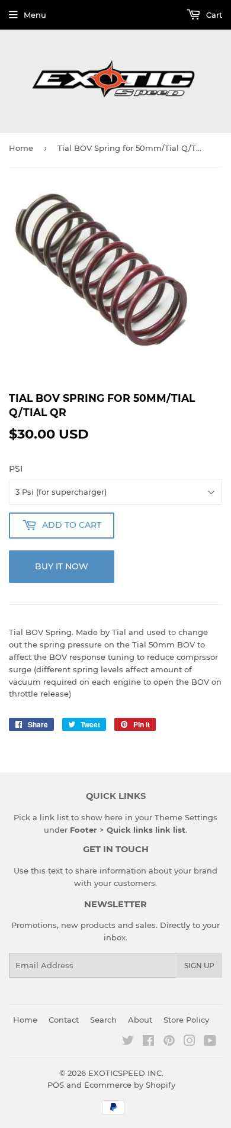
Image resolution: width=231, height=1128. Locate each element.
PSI (16, 468)
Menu (35, 15)
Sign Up (199, 965)
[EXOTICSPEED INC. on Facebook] (148, 1042)
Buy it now (61, 566)
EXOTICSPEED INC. (125, 1073)
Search (103, 1019)
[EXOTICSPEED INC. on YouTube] (210, 1042)
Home (21, 148)
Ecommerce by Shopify (129, 1085)
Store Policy (186, 1019)
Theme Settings (186, 817)
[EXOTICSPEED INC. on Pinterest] (169, 1042)
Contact (64, 1019)
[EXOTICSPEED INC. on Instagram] (189, 1042)
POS (55, 1085)
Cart (213, 15)
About (140, 1019)
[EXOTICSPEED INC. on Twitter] (128, 1042)
